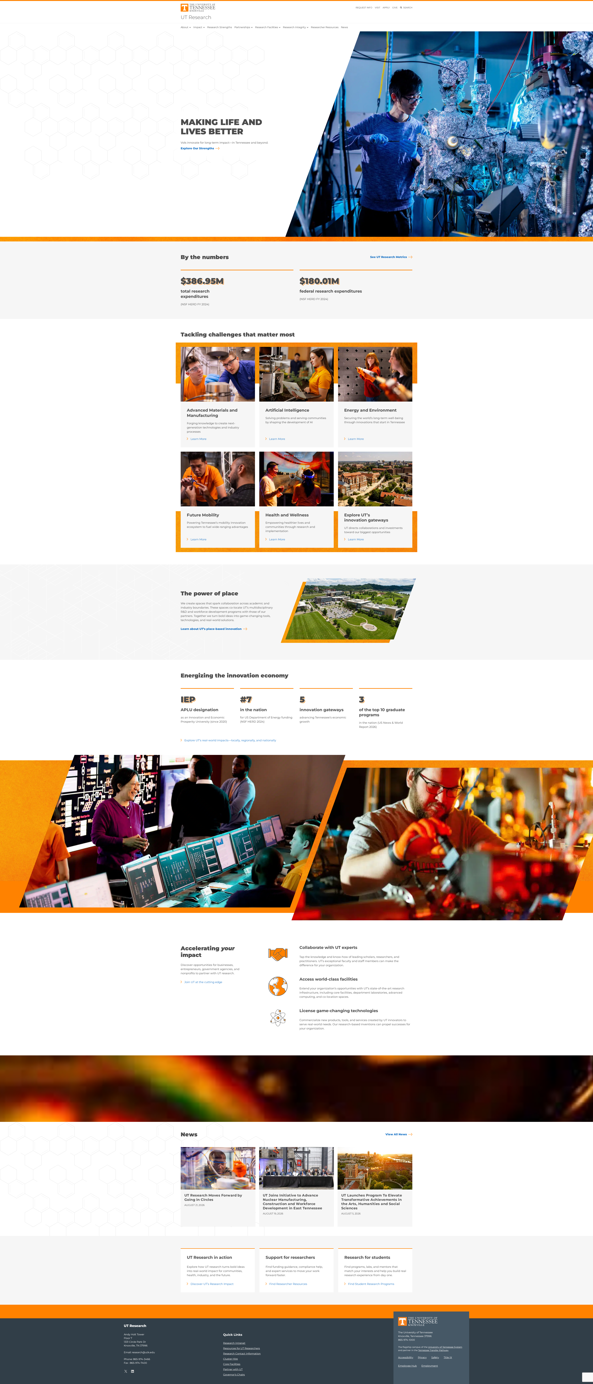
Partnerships (242, 27)
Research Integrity (294, 27)
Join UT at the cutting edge (203, 982)
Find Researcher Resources (288, 1284)
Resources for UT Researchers (241, 1348)
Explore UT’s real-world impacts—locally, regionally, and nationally (230, 740)
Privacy (422, 1357)
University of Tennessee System (445, 1347)
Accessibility (405, 1357)
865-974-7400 (138, 1362)
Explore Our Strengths (197, 148)
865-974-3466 (141, 1359)
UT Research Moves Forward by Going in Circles (213, 1197)
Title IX (448, 1357)
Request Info (364, 7)
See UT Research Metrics (388, 257)
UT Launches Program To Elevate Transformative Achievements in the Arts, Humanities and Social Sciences (371, 1201)
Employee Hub (407, 1365)
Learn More (198, 439)
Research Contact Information (242, 1353)
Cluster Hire (230, 1358)
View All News (396, 1134)
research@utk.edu (143, 1352)
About (184, 27)
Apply (386, 7)
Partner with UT (233, 1369)
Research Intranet (234, 1343)
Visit (377, 7)
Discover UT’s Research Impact (212, 1284)
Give (394, 7)
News (344, 27)
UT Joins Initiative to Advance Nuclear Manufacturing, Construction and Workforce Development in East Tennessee (293, 1201)
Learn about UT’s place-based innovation (211, 629)
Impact (197, 27)
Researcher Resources (325, 27)
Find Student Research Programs (371, 1284)
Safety (435, 1357)
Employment (429, 1365)
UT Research (196, 17)
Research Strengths (219, 27)
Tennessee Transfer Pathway (433, 1350)
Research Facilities (266, 27)
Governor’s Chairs (234, 1374)
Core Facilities (231, 1364)
